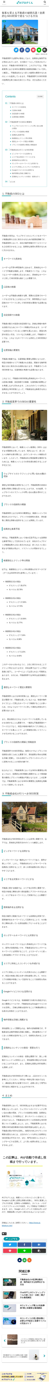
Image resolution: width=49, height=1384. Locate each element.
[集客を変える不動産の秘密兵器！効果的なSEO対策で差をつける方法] (27, 50)
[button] (44, 667)
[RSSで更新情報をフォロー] (29, 1260)
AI (5, 1234)
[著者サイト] (19, 1260)
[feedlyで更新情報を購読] (24, 1260)
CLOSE (40, 96)
